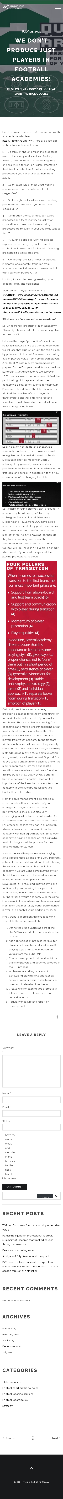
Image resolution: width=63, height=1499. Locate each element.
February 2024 (11, 1334)
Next (55, 1438)
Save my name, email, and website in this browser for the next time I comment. (10, 1157)
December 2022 (11, 1346)
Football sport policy (15, 1399)
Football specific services (17, 1394)
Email (6, 1107)
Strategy (7, 1405)
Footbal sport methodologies (20, 1388)
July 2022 (8, 1352)
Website (7, 1121)
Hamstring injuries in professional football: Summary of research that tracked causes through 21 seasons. (27, 1240)
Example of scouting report (19, 1250)
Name (6, 1093)
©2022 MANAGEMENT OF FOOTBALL (31, 1482)
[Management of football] (15, 6)
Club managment (12, 1382)
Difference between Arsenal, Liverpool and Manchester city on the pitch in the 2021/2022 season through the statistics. (30, 1266)
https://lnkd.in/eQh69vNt (17, 140)
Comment (7, 1050)
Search (45, 1197)
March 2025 (9, 1328)
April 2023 (8, 1340)
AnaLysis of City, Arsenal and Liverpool (25, 1256)
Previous (9, 1438)
